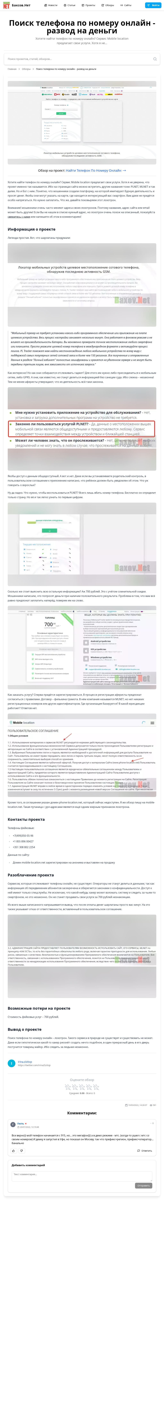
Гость (20, 1123)
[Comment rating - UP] (13, 1150)
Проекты (90, 5)
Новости (52, 5)
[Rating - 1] (68, 1087)
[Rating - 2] (75, 1087)
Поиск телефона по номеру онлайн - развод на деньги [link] (66, 68)
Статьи (71, 5)
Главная (12, 68)
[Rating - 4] (89, 1087)
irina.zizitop (25, 1062)
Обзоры (109, 5)
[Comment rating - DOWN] (21, 1150)
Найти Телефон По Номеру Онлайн (93, 170)
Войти (156, 5)
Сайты (127, 5)
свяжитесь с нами (19, 216)
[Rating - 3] (82, 1087)
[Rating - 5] (96, 1087)
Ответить (147, 1150)
